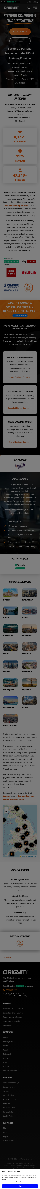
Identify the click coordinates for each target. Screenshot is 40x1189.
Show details (20, 1182)
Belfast (6, 602)
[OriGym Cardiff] (29, 610)
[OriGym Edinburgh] (29, 628)
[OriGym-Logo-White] (11, 7)
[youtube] (20, 996)
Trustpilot (7, 958)
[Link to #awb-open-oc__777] (35, 8)
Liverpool (26, 656)
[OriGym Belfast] (10, 592)
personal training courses (16, 205)
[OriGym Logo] (16, 972)
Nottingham (8, 692)
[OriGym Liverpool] (29, 646)
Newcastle (27, 674)
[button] (3, 823)
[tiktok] (15, 996)
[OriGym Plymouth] (29, 682)
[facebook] (5, 996)
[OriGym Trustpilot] (10, 2)
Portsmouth (8, 710)
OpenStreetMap (31, 859)
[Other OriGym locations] (10, 718)
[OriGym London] (10, 664)
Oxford (25, 710)
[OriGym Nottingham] (10, 682)
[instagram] (10, 996)
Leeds (6, 656)
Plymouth (26, 692)
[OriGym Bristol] (10, 610)
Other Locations (10, 728)
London (6, 674)
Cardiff (25, 620)
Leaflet (23, 859)
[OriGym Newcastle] (29, 664)
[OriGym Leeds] (10, 646)
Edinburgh (26, 638)
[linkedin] (25, 996)
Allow (20, 1186)
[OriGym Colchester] (10, 628)
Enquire (6, 799)
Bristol (6, 620)
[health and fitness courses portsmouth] (10, 700)
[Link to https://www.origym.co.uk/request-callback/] (28, 8)
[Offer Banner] (20, 308)
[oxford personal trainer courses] (29, 700)
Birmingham (27, 602)
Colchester (8, 638)
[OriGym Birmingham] (29, 592)
